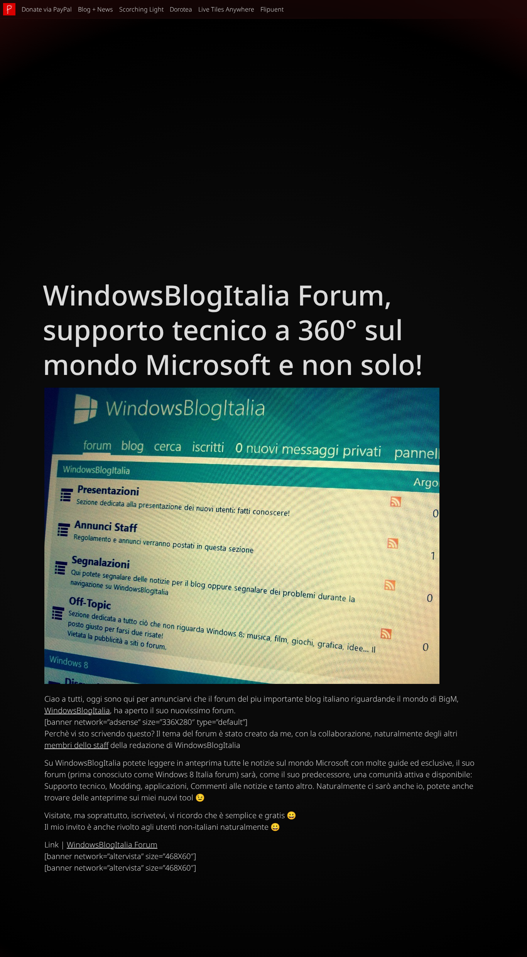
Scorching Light (141, 9)
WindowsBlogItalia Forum (112, 844)
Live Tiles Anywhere (226, 9)
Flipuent (272, 9)
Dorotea (181, 9)
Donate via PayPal (47, 9)
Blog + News (95, 9)
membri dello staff (76, 745)
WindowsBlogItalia (77, 710)
